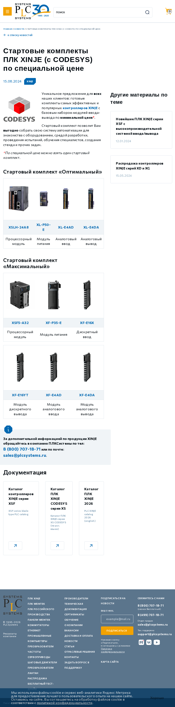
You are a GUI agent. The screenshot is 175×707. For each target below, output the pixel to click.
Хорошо (157, 698)
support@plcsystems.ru (155, 634)
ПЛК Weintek (36, 603)
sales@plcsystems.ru (153, 624)
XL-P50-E (43, 227)
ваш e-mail (107, 611)
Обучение (71, 619)
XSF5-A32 (20, 323)
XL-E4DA (91, 227)
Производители (76, 598)
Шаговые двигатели (42, 662)
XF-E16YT (20, 395)
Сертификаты (74, 614)
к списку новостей (20, 35)
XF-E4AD (53, 395)
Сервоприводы (39, 657)
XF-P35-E (54, 323)
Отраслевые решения (79, 651)
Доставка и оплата (78, 635)
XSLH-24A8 (19, 227)
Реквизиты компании (10, 635)
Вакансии (71, 630)
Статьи (69, 646)
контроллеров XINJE (80, 108)
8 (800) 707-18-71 (151, 605)
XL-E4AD (66, 227)
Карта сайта (110, 661)
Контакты (71, 657)
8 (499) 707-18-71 (150, 615)
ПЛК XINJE (34, 598)
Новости (71, 641)
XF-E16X (87, 323)
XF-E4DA (87, 395)
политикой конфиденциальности (64, 703)
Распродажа (37, 678)
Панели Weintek (39, 619)
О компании (73, 625)
